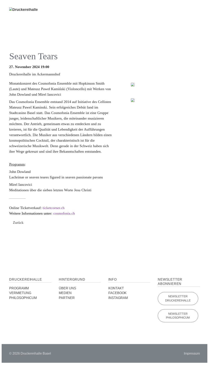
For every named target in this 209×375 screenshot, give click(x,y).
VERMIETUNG (20, 293)
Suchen (185, 18)
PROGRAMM (19, 288)
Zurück (18, 223)
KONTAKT (116, 288)
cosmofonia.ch (64, 213)
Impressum (192, 353)
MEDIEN (65, 293)
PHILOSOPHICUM (23, 298)
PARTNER (67, 298)
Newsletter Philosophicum (178, 315)
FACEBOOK (117, 293)
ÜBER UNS (67, 288)
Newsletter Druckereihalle (178, 298)
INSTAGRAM (118, 298)
